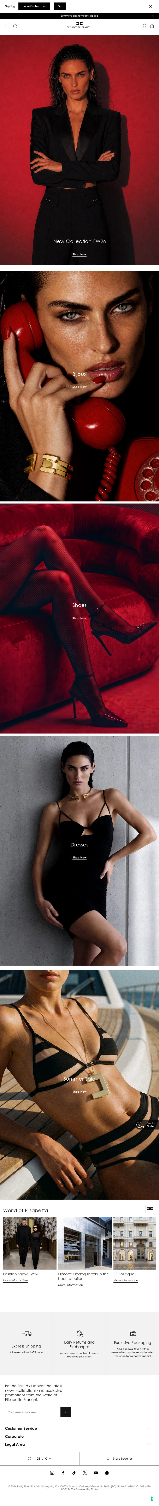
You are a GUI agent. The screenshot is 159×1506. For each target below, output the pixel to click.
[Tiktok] (74, 1472)
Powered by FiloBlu (87, 1489)
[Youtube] (95, 1472)
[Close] (150, 6)
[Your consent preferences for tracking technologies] (152, 1499)
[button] (79, 15)
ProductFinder (152, 1124)
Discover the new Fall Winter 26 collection (79, 15)
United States (31, 6)
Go (59, 6)
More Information (15, 1280)
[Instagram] (52, 1472)
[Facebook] (63, 1472)
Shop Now (79, 254)
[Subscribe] (65, 1412)
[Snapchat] (106, 1472)
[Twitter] (85, 1472)
